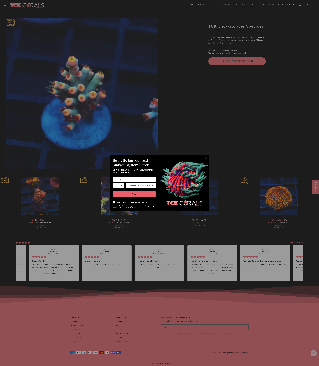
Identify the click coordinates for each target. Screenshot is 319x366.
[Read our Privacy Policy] (154, 206)
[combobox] (134, 179)
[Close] (206, 158)
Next (134, 194)
